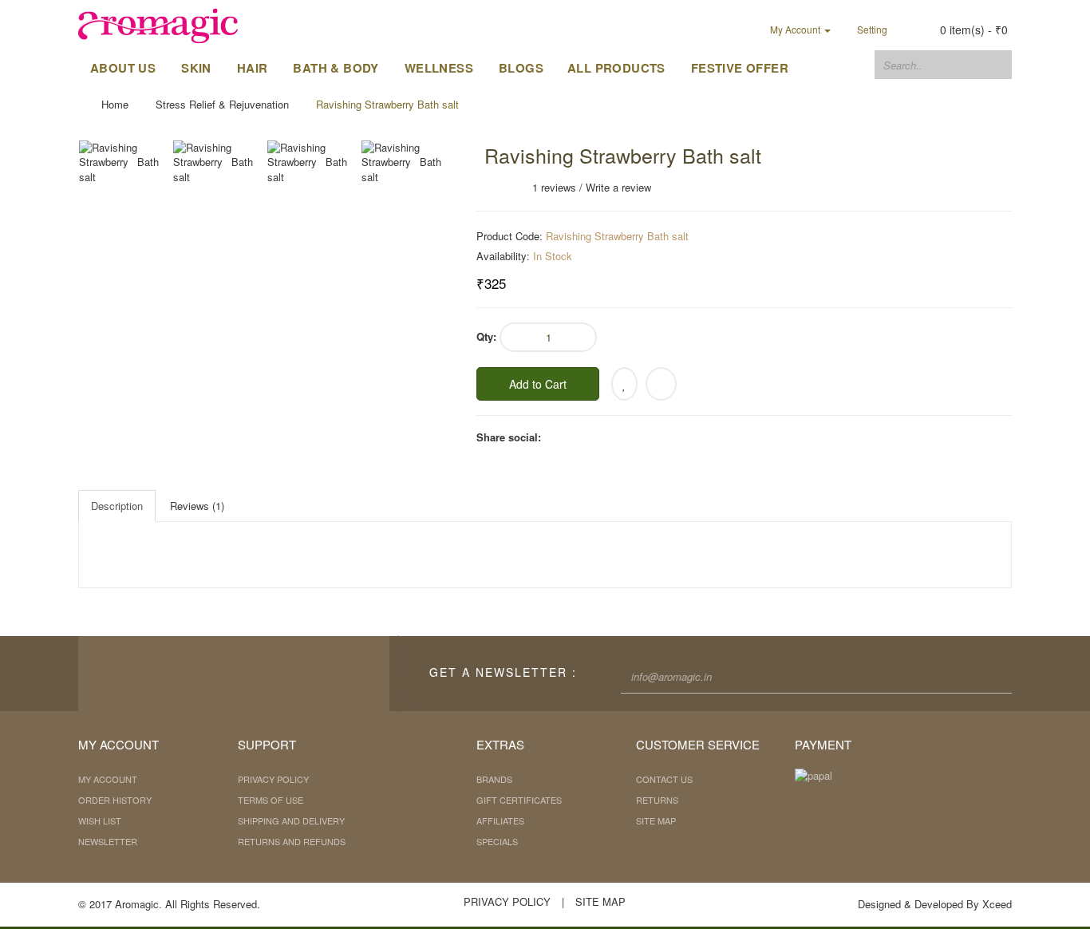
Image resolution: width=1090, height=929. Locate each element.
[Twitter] (221, 673)
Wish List (99, 820)
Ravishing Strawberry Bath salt (387, 104)
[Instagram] (257, 673)
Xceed (997, 903)
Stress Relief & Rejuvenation (222, 104)
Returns (657, 799)
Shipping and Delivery (291, 820)
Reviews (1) (197, 505)
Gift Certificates (519, 799)
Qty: (486, 337)
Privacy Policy (273, 779)
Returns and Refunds (292, 841)
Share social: (508, 437)
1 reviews (554, 187)
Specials (497, 841)
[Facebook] (186, 673)
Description (117, 505)
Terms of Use (270, 799)
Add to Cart (538, 384)
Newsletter (107, 841)
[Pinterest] (293, 673)
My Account (107, 779)
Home (114, 104)
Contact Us (664, 779)
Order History (115, 799)
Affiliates (500, 820)
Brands (494, 779)
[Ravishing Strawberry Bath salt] (125, 162)
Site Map (656, 820)
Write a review (618, 187)
